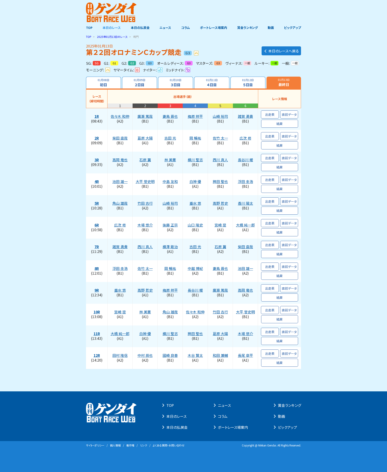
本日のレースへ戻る (283, 51)
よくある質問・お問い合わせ (169, 445)
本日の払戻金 (140, 27)
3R (97, 160)
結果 (279, 123)
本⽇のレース (176, 416)
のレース (112, 37)
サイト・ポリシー (95, 445)
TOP (89, 27)
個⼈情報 (115, 445)
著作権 (130, 445)
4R (97, 182)
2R (97, 138)
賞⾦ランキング (289, 405)
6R (97, 225)
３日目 (175, 82)
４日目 (212, 82)
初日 (103, 82)
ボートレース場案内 (213, 27)
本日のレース (112, 27)
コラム (185, 27)
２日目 (139, 82)
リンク (143, 445)
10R (97, 312)
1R (97, 116)
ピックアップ (292, 27)
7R (97, 247)
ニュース (165, 27)
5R (97, 203)
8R (97, 269)
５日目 (248, 82)
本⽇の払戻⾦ (177, 427)
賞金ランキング (247, 27)
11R (97, 334)
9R (97, 290)
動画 (271, 27)
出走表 (270, 114)
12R (97, 355)
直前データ (289, 114)
